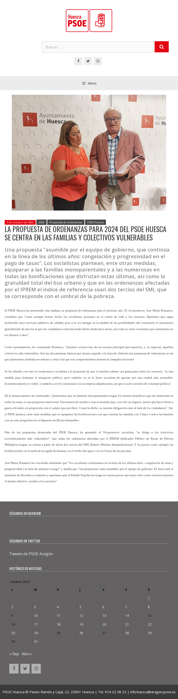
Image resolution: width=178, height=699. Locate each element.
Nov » (27, 653)
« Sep (14, 653)
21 (127, 624)
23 (13, 633)
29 (150, 633)
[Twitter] (88, 61)
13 (104, 615)
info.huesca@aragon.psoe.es (153, 692)
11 (58, 615)
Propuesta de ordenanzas (66, 222)
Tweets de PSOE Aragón (31, 553)
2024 (41, 222)
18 (58, 624)
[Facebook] (78, 61)
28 (127, 633)
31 (36, 641)
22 (150, 624)
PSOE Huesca (95, 222)
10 (36, 615)
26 (81, 633)
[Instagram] (98, 61)
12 (81, 615)
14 (127, 615)
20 (104, 624)
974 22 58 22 (115, 692)
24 (36, 633)
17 (36, 624)
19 (81, 624)
